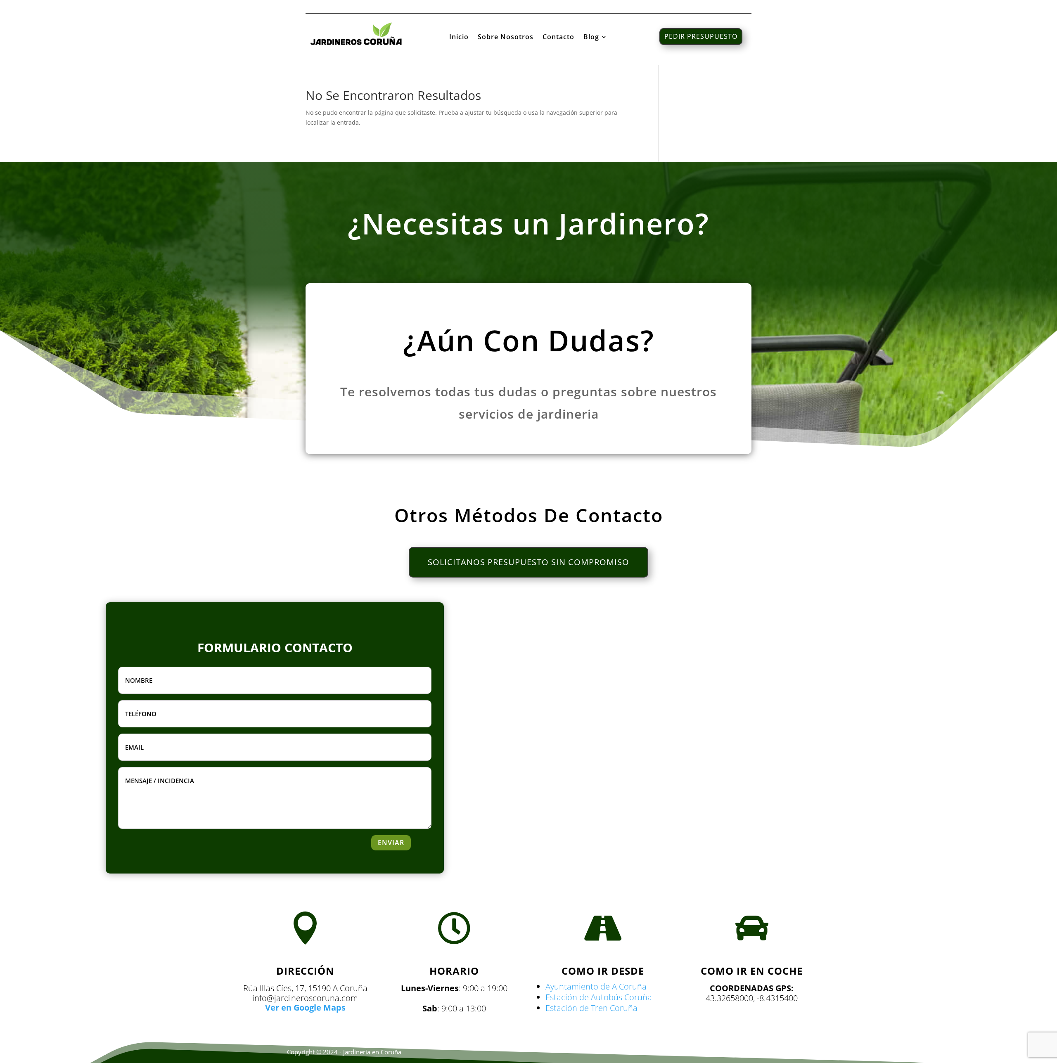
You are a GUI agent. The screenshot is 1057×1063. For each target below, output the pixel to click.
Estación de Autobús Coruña (598, 997)
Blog (591, 37)
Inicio (459, 37)
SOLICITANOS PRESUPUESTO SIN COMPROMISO (528, 562)
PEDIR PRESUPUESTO (700, 36)
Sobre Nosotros (505, 37)
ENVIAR (391, 842)
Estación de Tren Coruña (591, 1007)
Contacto (558, 37)
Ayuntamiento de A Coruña (596, 986)
